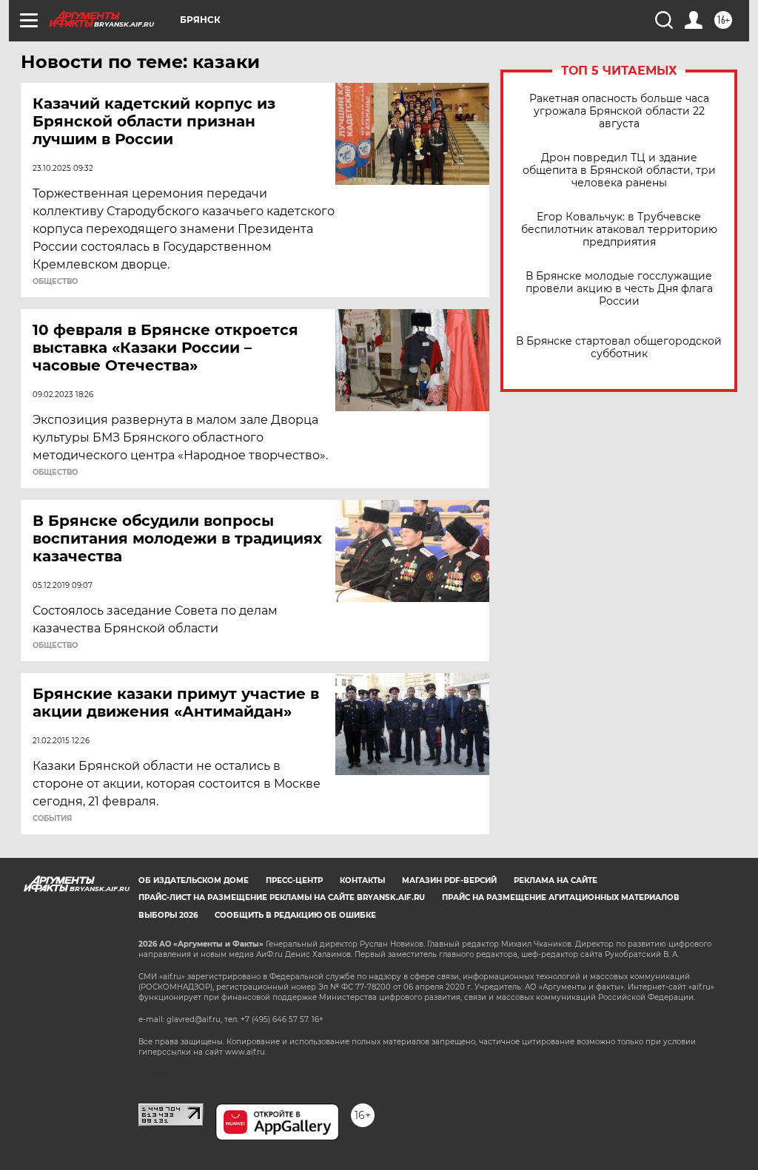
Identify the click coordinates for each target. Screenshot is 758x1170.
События (52, 818)
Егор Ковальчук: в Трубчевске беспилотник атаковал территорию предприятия (619, 229)
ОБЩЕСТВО (55, 281)
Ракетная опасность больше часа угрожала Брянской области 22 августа (619, 111)
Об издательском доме (193, 880)
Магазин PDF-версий (449, 880)
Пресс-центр (294, 880)
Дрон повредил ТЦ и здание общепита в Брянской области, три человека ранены (619, 170)
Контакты (362, 880)
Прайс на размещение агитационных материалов (561, 897)
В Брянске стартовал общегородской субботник (619, 347)
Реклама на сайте (555, 880)
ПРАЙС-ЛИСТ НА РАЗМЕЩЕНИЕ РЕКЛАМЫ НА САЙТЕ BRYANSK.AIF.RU (281, 897)
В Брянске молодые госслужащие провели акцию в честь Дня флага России (619, 289)
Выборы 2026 (168, 915)
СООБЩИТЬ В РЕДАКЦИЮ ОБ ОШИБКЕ (295, 915)
